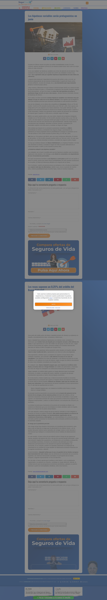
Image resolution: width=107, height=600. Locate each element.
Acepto (53, 304)
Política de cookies (50, 307)
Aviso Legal (57, 307)
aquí (50, 298)
